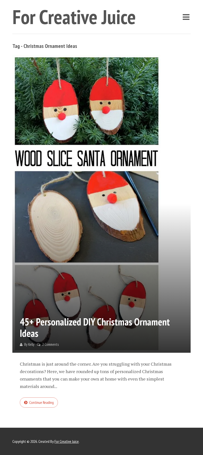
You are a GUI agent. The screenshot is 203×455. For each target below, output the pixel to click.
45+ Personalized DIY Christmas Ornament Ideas (95, 327)
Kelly (31, 344)
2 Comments (50, 344)
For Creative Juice (74, 17)
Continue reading (41, 402)
